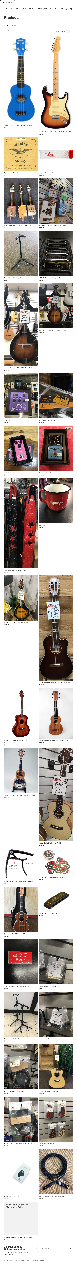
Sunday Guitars (13, 1260)
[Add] (34, 120)
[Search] (11, 9)
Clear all (10, 31)
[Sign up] (70, 1249)
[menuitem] (55, 9)
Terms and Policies (38, 1260)
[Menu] (6, 9)
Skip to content (7, 3)
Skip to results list (12, 25)
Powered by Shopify (23, 1260)
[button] (63, 31)
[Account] (66, 9)
